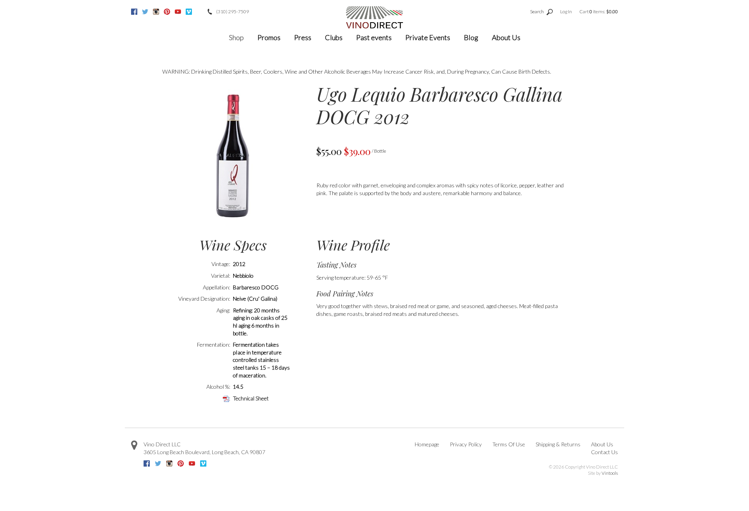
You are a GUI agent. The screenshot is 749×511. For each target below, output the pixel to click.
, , (204, 452)
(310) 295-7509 (232, 11)
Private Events (427, 37)
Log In (566, 11)
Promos (268, 37)
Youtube (178, 12)
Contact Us (604, 452)
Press (302, 37)
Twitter (145, 12)
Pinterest (167, 12)
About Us (506, 37)
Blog (471, 37)
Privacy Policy (466, 444)
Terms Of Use (508, 444)
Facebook (134, 12)
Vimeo (189, 12)
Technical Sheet (251, 398)
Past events (374, 37)
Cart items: (598, 11)
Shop (236, 37)
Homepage (427, 444)
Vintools (610, 473)
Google (200, 12)
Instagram (156, 12)
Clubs (334, 37)
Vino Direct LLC (162, 444)
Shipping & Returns (558, 444)
